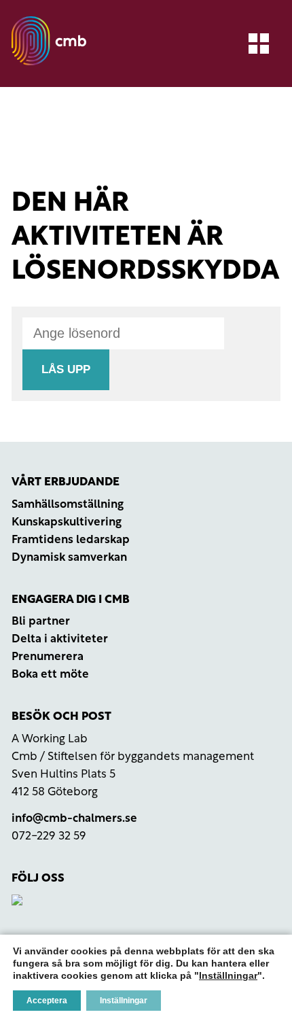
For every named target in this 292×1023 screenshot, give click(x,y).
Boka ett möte (50, 674)
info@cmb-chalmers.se (74, 819)
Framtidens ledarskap (71, 540)
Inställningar (228, 975)
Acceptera (46, 1000)
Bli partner (41, 621)
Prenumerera (48, 657)
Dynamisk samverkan (69, 557)
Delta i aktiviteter (60, 639)
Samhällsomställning (68, 504)
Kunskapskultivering (67, 522)
